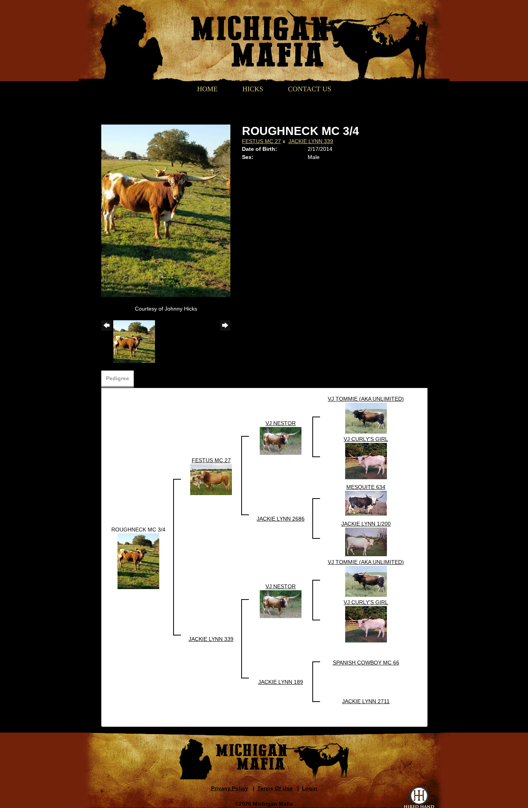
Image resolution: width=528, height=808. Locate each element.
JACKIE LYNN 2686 (281, 519)
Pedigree (117, 378)
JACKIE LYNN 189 (280, 682)
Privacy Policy (229, 788)
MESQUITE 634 (365, 487)
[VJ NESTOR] (280, 440)
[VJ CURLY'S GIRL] (366, 460)
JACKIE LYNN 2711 (366, 701)
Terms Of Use (275, 788)
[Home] (259, 33)
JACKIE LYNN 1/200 (366, 524)
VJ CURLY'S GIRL (366, 439)
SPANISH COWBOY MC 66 (366, 662)
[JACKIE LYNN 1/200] (366, 541)
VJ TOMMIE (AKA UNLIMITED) (366, 399)
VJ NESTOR (281, 423)
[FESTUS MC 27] (211, 479)
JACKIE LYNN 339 (310, 141)
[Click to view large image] (165, 210)
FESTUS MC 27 (261, 141)
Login (309, 788)
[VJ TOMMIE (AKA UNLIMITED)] (366, 417)
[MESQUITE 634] (366, 502)
